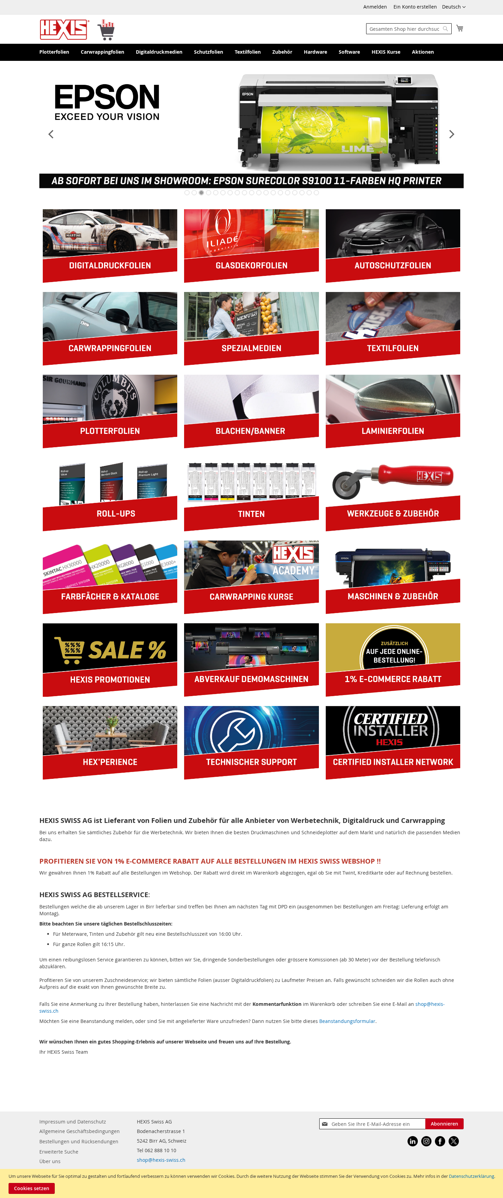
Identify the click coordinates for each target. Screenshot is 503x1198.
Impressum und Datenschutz (72, 1121)
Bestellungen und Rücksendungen (78, 1141)
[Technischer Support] (251, 777)
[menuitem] (54, 52)
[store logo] (77, 29)
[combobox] (409, 28)
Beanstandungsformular (347, 1021)
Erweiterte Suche (58, 1151)
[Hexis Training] (251, 612)
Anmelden (375, 6)
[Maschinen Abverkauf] (251, 695)
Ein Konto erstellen (415, 6)
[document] (252, 1183)
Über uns (50, 1161)
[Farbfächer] (110, 612)
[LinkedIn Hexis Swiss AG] (413, 1142)
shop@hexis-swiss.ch (161, 1160)
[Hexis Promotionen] (110, 695)
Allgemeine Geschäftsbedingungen (79, 1131)
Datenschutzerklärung (471, 1176)
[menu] (251, 52)
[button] (454, 7)
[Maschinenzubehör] (393, 612)
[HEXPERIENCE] (110, 777)
